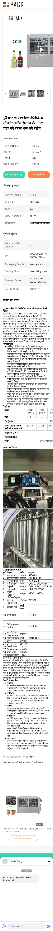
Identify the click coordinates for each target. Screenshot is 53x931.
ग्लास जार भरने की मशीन (13, 762)
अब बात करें (37, 174)
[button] (7, 811)
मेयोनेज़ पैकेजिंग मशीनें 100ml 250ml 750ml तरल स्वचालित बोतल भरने (23, 830)
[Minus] (49, 861)
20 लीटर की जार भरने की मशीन (20, 757)
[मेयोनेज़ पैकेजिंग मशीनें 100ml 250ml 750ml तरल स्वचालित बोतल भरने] (23, 806)
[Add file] (4, 926)
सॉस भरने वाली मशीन (34, 762)
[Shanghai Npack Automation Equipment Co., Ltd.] (13, 4)
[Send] (49, 926)
